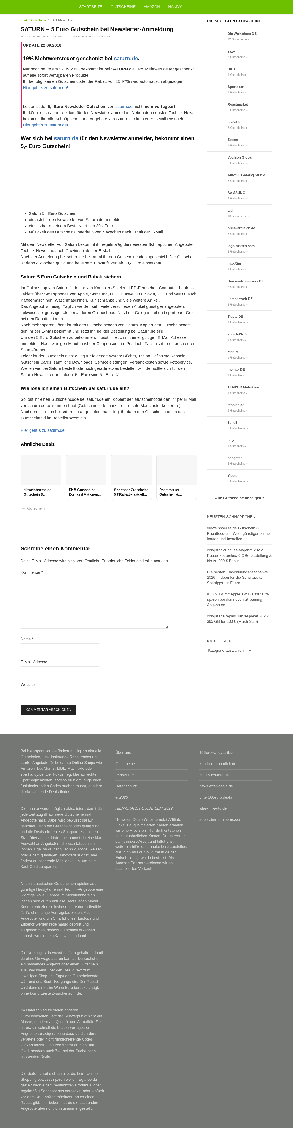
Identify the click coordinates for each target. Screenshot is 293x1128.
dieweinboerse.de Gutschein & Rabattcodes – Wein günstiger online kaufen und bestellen (238, 533)
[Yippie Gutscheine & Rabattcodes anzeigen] (217, 478)
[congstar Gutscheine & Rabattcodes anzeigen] (217, 461)
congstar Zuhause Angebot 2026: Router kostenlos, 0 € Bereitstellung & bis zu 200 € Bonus (239, 555)
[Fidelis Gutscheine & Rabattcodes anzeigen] (217, 355)
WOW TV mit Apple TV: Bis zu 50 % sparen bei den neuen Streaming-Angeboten (238, 599)
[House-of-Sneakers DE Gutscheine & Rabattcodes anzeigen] (217, 284)
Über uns (123, 752)
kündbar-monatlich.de (217, 764)
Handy (175, 7)
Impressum (125, 775)
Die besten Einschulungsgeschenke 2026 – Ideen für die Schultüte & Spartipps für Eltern (237, 577)
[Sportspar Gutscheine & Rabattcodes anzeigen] (217, 89)
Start (24, 20)
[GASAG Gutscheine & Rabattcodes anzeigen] (217, 125)
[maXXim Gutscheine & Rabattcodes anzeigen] (217, 266)
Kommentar (32, 572)
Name (27, 639)
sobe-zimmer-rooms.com (220, 819)
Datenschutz (126, 786)
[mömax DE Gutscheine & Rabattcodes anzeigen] (217, 372)
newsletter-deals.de (216, 786)
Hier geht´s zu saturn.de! (45, 87)
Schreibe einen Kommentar (91, 36)
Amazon (152, 7)
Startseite (90, 7)
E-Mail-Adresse (35, 662)
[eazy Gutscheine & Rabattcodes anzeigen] (217, 54)
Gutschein (36, 508)
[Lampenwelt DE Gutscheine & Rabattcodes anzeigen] (217, 302)
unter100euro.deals (215, 797)
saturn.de (126, 58)
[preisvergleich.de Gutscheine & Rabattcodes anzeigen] (217, 231)
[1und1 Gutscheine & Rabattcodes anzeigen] (217, 425)
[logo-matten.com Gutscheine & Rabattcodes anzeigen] (217, 249)
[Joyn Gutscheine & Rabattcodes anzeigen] (217, 443)
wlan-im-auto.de (213, 808)
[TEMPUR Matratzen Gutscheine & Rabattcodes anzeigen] (217, 390)
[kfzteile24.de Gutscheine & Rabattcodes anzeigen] (217, 337)
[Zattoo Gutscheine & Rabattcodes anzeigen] (217, 143)
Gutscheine (123, 7)
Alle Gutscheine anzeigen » (239, 498)
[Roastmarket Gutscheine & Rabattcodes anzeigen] (217, 107)
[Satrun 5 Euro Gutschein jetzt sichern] (109, 179)
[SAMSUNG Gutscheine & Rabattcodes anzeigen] (217, 196)
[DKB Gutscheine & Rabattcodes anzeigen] (217, 72)
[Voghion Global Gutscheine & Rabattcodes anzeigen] (217, 160)
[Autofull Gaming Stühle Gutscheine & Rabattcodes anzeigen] (217, 178)
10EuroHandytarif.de (216, 752)
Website (28, 684)
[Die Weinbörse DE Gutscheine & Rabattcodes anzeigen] (217, 36)
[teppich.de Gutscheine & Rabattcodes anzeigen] (217, 408)
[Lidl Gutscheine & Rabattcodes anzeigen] (217, 213)
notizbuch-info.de (214, 775)
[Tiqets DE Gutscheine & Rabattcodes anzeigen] (217, 319)
